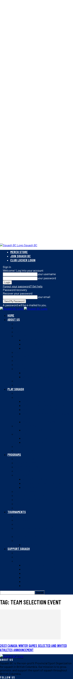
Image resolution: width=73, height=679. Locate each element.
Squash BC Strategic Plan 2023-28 (38, 360)
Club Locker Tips (34, 348)
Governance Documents (31, 356)
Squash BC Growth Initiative (41, 565)
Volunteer (22, 553)
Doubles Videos (32, 442)
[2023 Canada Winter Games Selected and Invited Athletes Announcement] (30, 638)
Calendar (21, 516)
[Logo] (12, 308)
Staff (18, 328)
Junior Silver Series (29, 536)
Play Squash (15, 389)
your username (46, 274)
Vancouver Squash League (39, 401)
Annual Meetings (26, 352)
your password (46, 278)
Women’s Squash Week (37, 479)
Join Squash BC (20, 256)
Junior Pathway (25, 463)
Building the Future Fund (39, 569)
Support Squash (18, 549)
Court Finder (24, 393)
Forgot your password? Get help (22, 286)
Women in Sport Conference (41, 487)
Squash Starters (26, 467)
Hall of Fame (30, 373)
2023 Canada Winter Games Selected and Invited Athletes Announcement (33, 647)
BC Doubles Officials (36, 438)
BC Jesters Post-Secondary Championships (34, 530)
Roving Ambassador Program (34, 491)
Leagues (20, 397)
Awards (20, 368)
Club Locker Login (22, 260)
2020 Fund (29, 573)
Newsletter (23, 385)
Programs (14, 454)
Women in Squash (26, 475)
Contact (20, 323)
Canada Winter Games (36, 430)
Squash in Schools (27, 471)
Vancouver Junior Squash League (44, 422)
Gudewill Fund (32, 577)
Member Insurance (34, 344)
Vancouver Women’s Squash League (45, 405)
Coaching (21, 504)
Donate (20, 561)
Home (10, 315)
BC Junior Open (25, 520)
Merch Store (19, 252)
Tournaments (16, 512)
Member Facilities (34, 340)
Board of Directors (28, 332)
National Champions (35, 377)
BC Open (20, 524)
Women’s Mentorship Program (42, 483)
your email (43, 297)
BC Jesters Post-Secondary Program (40, 499)
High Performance (27, 426)
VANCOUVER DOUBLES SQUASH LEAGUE (45, 409)
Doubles (20, 434)
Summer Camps (24, 459)
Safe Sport (22, 364)
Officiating (22, 508)
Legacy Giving (31, 581)
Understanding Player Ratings (43, 544)
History (20, 381)
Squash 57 (21, 446)
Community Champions (29, 495)
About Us (13, 319)
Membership (23, 336)
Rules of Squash (26, 450)
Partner (20, 557)
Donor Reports (32, 585)
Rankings (21, 540)
